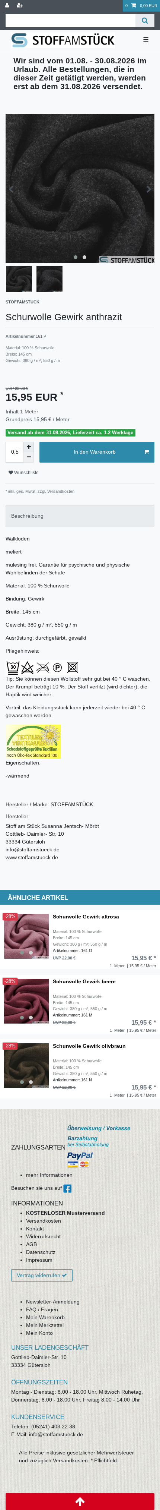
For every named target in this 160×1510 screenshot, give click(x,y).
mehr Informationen (49, 1175)
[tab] (80, 516)
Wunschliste (26, 472)
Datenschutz (40, 1252)
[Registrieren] (20, 6)
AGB (31, 1244)
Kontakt (35, 1229)
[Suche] (144, 20)
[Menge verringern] (28, 457)
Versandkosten (43, 1221)
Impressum (39, 1260)
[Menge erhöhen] (28, 447)
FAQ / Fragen (42, 1309)
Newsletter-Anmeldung (53, 1302)
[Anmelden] (8, 6)
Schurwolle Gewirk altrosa (86, 917)
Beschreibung (27, 516)
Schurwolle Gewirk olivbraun (89, 1046)
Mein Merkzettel (45, 1325)
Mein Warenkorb (45, 1317)
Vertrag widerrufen (38, 1275)
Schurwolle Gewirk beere (84, 981)
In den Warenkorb (95, 452)
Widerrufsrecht (43, 1236)
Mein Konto (39, 1333)
